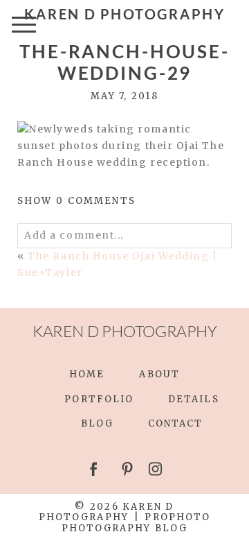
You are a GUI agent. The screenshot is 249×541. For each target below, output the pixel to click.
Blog (97, 423)
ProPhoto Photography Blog (136, 522)
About (159, 374)
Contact (175, 423)
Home (86, 374)
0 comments (76, 201)
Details (193, 399)
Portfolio (98, 399)
